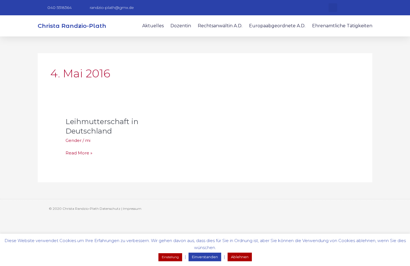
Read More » (79, 153)
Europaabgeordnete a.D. (277, 25)
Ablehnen (240, 257)
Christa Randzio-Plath (72, 25)
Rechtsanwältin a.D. (220, 25)
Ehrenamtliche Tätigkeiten (342, 25)
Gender (73, 140)
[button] (333, 7)
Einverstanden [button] (205, 257)
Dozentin (180, 25)
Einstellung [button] (170, 257)
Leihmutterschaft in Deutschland (102, 126)
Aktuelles (153, 25)
